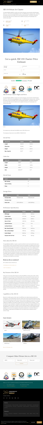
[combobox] (12, 70)
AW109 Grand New (26, 330)
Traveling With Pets (9, 406)
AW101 (5, 330)
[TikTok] (18, 398)
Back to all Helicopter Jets (7, 347)
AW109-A (25, 343)
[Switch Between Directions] (21, 70)
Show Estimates (21, 77)
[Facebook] (4, 398)
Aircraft (13, 4)
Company (5, 413)
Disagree (33, 422)
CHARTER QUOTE (33, 1)
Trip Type (5, 66)
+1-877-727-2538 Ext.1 (7, 267)
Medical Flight (20, 406)
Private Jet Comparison (22, 413)
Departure (6, 73)
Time (23, 73)
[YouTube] (15, 398)
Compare (21, 363)
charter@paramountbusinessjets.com (9, 265)
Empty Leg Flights (26, 406)
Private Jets (10, 413)
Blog (28, 413)
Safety (31, 413)
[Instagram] (9, 398)
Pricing (34, 413)
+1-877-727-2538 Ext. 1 (11, 386)
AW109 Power (6, 343)
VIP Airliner (14, 406)
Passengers (24, 66)
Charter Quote (24, 386)
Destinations (15, 413)
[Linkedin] (12, 398)
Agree (39, 422)
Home (4, 4)
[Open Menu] (39, 1)
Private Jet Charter (8, 4)
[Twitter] (7, 398)
